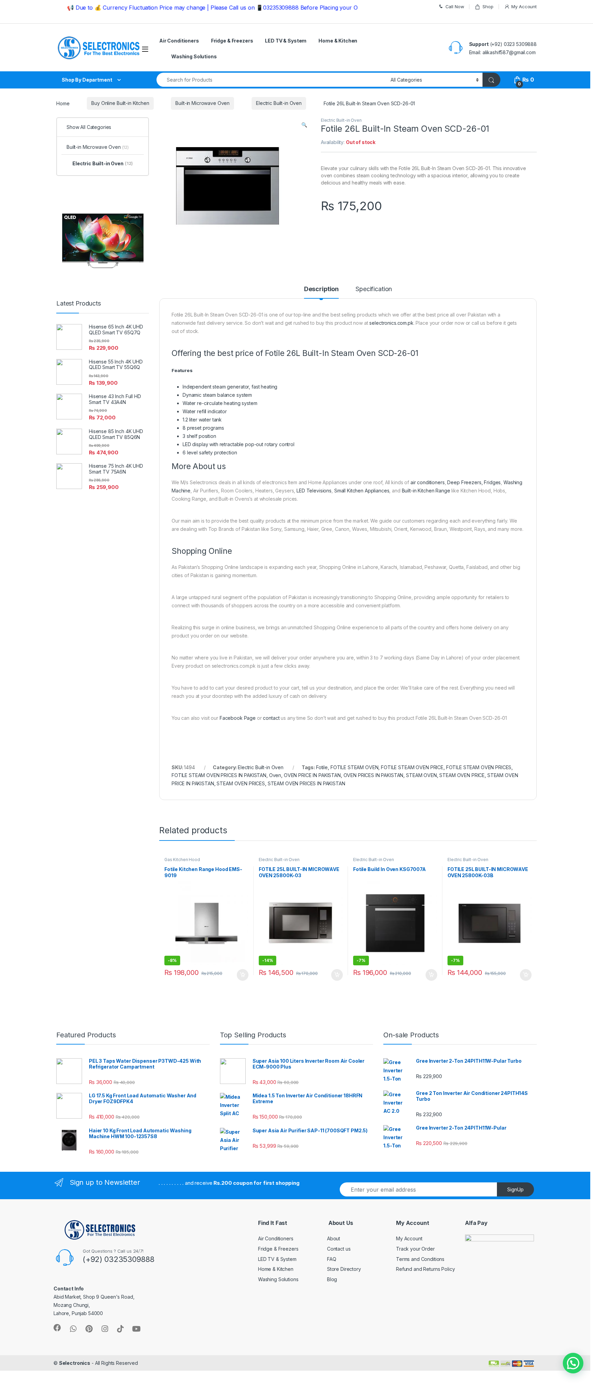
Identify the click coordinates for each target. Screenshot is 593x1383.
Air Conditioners (179, 41)
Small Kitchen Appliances (361, 490)
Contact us (339, 1249)
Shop (487, 6)
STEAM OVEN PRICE (462, 775)
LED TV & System (285, 41)
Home (62, 103)
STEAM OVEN (421, 775)
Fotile (322, 767)
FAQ (331, 1259)
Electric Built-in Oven (279, 103)
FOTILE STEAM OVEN (354, 767)
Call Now (454, 6)
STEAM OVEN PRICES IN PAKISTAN (306, 783)
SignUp (515, 1189)
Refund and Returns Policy (425, 1269)
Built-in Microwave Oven (202, 103)
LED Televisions (314, 490)
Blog (332, 1279)
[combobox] (271, 80)
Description (321, 289)
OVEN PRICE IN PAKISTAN (312, 775)
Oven (275, 775)
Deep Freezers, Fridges (474, 482)
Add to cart (242, 975)
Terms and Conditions (420, 1259)
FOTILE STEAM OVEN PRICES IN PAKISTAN (219, 775)
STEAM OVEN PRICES (241, 783)
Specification (374, 289)
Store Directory (344, 1269)
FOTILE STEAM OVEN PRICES (479, 767)
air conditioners (427, 482)
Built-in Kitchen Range (426, 490)
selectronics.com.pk (391, 323)
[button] (573, 1363)
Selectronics (74, 1363)
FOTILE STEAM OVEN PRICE (412, 767)
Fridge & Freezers (232, 41)
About (333, 1238)
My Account (524, 6)
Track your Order (415, 1249)
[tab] (321, 292)
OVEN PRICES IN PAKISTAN (374, 775)
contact (271, 718)
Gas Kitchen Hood (182, 859)
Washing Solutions (194, 56)
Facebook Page (238, 718)
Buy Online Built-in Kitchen (120, 103)
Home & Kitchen (337, 41)
